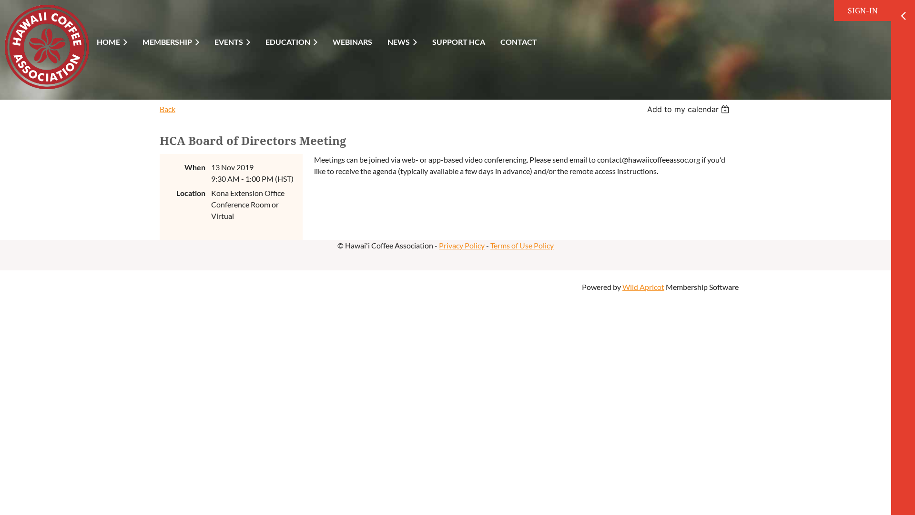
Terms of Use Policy (522, 245)
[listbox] (689, 109)
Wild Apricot (643, 286)
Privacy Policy (462, 245)
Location (190, 192)
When (194, 167)
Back (167, 108)
